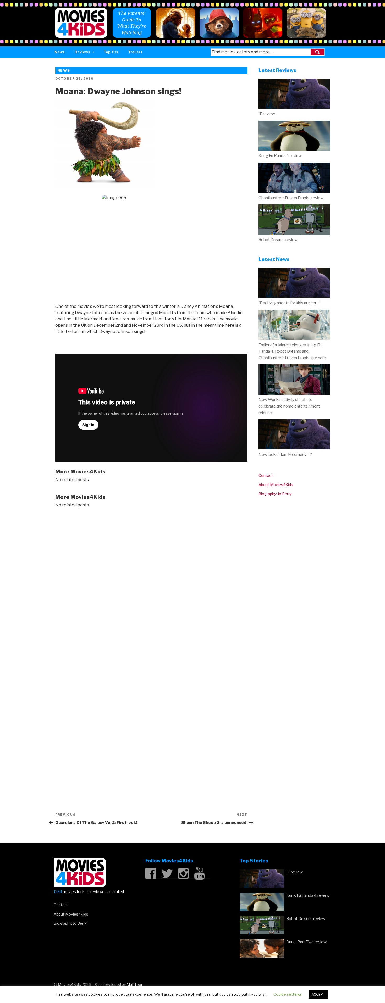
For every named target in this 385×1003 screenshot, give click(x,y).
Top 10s (111, 52)
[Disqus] (151, 580)
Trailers (135, 52)
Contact (265, 475)
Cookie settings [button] (287, 994)
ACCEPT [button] (318, 994)
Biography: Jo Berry (275, 494)
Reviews (82, 52)
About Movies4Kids (275, 484)
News (59, 52)
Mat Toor (134, 984)
